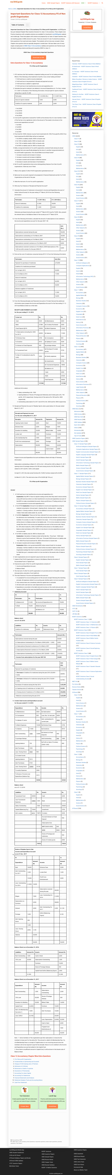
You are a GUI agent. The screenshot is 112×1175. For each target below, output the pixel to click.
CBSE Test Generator (80, 1159)
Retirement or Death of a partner (24, 1068)
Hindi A (78, 244)
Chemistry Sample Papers (83, 484)
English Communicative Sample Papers (87, 452)
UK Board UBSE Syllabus (16, 1160)
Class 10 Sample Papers (81, 444)
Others (76, 427)
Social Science (80, 198)
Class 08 (76, 217)
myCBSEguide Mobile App (16, 1150)
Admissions (77, 411)
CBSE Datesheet (78, 1153)
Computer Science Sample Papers (85, 522)
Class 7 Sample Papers (80, 568)
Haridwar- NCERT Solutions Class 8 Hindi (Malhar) (86, 64)
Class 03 (76, 144)
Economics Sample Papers (83, 487)
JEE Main (74, 614)
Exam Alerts (77, 425)
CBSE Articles (78, 414)
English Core (79, 311)
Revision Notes (76, 687)
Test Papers (19, 1143)
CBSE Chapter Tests (47, 1162)
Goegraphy (79, 371)
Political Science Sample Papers (85, 503)
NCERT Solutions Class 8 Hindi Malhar (87, 635)
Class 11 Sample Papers (81, 473)
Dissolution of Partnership (22, 1071)
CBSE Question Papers (78, 438)
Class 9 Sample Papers (80, 579)
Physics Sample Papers (82, 500)
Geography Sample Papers (83, 530)
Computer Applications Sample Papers (87, 449)
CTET (73, 608)
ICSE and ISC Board (14, 1155)
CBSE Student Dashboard (16, 1152)
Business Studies (81, 300)
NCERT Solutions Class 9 (81, 653)
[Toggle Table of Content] (26, 25)
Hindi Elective (80, 319)
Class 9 (76, 792)
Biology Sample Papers (82, 479)
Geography (79, 314)
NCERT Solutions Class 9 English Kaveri (87, 656)
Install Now (52, 1106)
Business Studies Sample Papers (85, 481)
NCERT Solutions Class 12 (81, 619)
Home (43, 3)
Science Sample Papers (82, 468)
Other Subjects (80, 228)
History (78, 322)
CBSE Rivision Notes (47, 1159)
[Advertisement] (39, 1126)
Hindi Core (79, 317)
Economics (79, 309)
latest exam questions (51, 1141)
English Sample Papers (82, 560)
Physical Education (81, 336)
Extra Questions (31, 1141)
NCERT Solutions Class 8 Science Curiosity (88, 643)
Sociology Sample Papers (83, 554)
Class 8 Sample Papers (80, 573)
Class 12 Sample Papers (81, 506)
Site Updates (77, 433)
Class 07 (76, 201)
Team (85, 1170)
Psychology (79, 403)
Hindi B (78, 246)
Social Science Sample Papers (84, 471)
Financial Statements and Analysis (24, 1078)
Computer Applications (82, 265)
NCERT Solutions (93, 3)
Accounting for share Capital (23, 1073)
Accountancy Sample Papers (84, 508)
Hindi (77, 152)
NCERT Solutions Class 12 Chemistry (86, 622)
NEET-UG (74, 681)
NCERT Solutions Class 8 (81, 630)
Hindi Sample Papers (82, 562)
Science (78, 195)
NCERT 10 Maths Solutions (49, 1167)
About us (76, 1170)
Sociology (79, 344)
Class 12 (76, 346)
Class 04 (76, 157)
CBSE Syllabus (78, 422)
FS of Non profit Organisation (23, 1059)
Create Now (25, 1106)
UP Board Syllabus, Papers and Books (20, 1158)
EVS (77, 149)
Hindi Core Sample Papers (83, 492)
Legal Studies (80, 387)
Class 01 (76, 138)
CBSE (82, 3)
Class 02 (76, 141)
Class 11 (76, 290)
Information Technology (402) (84, 276)
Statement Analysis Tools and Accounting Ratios (28, 1080)
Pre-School (75, 684)
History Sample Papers (82, 495)
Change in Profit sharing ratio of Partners (26, 1064)
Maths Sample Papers (82, 465)
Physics (78, 338)
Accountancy (15, 1140)
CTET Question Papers (15, 1163)
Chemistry (79, 303)
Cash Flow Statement (21, 1082)
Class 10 (76, 260)
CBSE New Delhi (78, 417)
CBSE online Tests (79, 1162)
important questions (40, 1141)
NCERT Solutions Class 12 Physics (86, 627)
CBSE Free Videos (79, 1164)
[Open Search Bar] (102, 3)
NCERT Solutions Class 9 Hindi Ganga (86, 658)
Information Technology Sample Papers (87, 463)
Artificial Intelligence (82, 263)
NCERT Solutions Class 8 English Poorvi (87, 633)
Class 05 (76, 171)
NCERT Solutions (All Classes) (70, 3)
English (78, 147)
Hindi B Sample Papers (82, 460)
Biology (78, 298)
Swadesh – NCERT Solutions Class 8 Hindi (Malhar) (86, 76)
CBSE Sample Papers (53, 3)
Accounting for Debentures (22, 1075)
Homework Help (78, 1167)
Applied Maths (80, 295)
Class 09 (76, 236)
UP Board (75, 808)
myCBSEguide (16, 2)
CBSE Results (78, 419)
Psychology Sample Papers (84, 552)
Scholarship (77, 430)
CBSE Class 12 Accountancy (32, 46)
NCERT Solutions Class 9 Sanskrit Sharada (88, 666)
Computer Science (81, 306)
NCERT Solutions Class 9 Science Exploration (89, 671)
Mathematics (80, 155)
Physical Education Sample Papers (86, 543)
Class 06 (76, 184)
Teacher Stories (76, 689)
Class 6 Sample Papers (80, 557)
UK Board (75, 692)
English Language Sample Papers (85, 454)
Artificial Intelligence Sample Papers (86, 446)
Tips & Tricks (77, 436)
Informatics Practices (82, 327)
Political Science (80, 341)
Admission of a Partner (21, 1066)
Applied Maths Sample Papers (84, 476)
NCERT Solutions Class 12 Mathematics (87, 624)
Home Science (80, 325)
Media (81, 1170)
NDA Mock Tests (14, 1166)
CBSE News (75, 408)
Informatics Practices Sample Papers (86, 538)
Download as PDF (38, 57)
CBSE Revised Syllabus (48, 1165)
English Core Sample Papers (84, 490)
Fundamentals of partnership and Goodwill (27, 1061)
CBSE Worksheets (77, 606)
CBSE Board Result (79, 1156)
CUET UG (74, 611)
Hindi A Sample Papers (82, 457)
